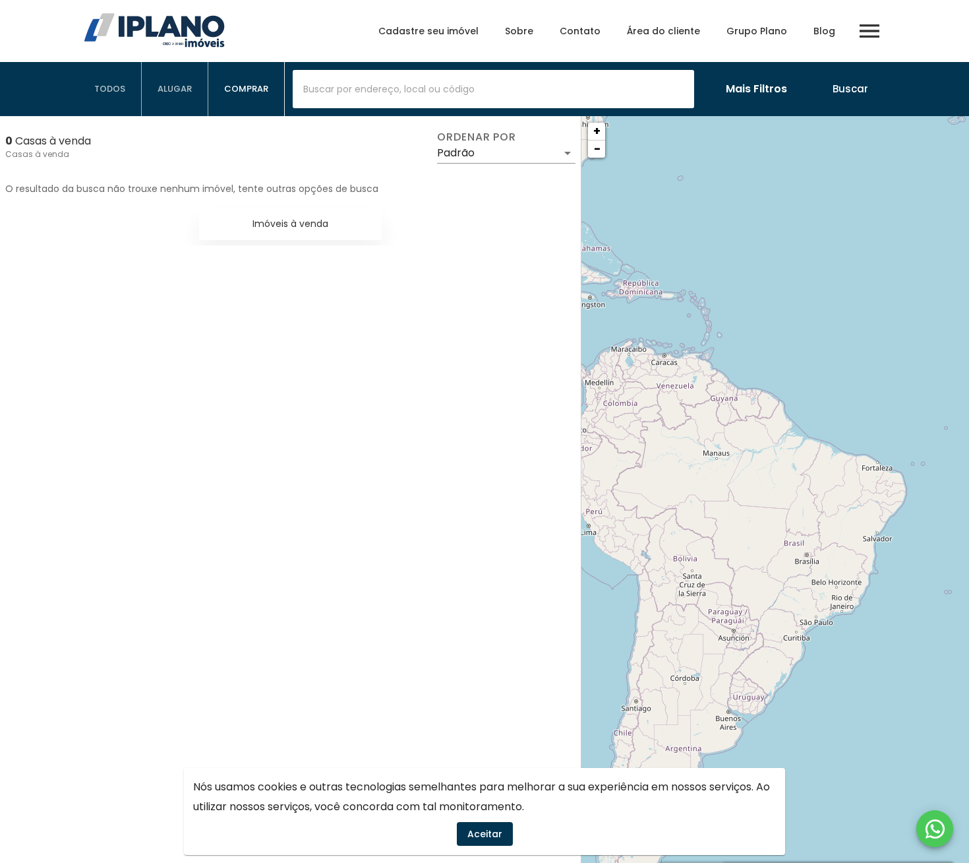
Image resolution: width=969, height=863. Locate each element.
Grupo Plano (756, 31)
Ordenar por (476, 137)
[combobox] (493, 89)
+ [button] (597, 131)
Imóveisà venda (290, 223)
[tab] (110, 89)
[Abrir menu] (869, 31)
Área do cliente (663, 31)
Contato (580, 31)
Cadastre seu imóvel (428, 31)
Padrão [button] (456, 152)
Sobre (519, 31)
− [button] (597, 149)
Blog (824, 31)
